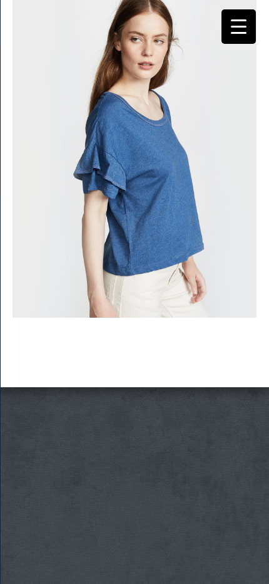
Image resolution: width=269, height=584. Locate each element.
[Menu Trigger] (238, 26)
